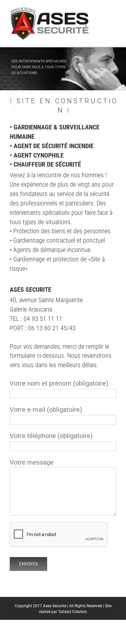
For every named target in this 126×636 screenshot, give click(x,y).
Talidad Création (72, 611)
